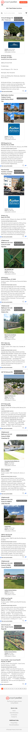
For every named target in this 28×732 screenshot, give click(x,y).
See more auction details (7, 91)
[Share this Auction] (26, 91)
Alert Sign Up (23, 2)
